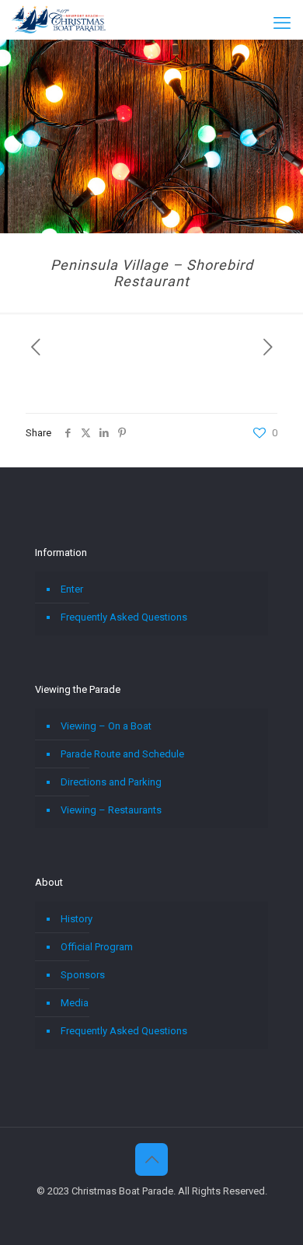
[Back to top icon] (151, 1159)
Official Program (97, 947)
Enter (72, 589)
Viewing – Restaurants (111, 810)
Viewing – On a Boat (106, 726)
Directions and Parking (111, 782)
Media (75, 1003)
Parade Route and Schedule (122, 754)
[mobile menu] (282, 23)
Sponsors (83, 975)
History (76, 919)
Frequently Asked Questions (124, 617)
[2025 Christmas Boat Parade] (59, 19)
